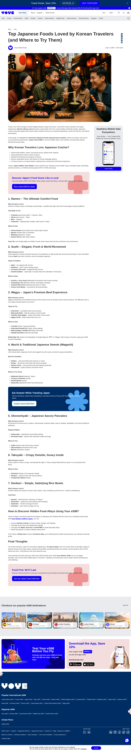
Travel (101, 18)
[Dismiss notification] (129, 8)
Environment (18, 18)
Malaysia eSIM (101, 699)
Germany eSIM (14, 703)
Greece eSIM (25, 703)
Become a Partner (7, 734)
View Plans (108, 168)
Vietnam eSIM (121, 699)
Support (39, 13)
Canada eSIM (80, 699)
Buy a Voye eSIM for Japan (24, 186)
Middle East (60, 18)
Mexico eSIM (55, 699)
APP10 (50, 8)
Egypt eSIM (66, 703)
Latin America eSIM (25, 713)
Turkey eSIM (45, 699)
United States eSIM (7, 699)
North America (71, 18)
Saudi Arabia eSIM (36, 703)
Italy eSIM (37, 699)
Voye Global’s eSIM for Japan (22, 519)
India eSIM (5, 703)
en (104, 13)
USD (111, 13)
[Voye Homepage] (8, 12)
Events (40, 18)
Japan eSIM (111, 699)
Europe (32, 18)
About (33, 13)
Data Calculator (32, 734)
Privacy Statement (59, 734)
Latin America (49, 18)
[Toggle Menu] (128, 12)
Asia (3, 18)
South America (84, 18)
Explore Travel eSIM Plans (24, 404)
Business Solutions (20, 734)
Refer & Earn (50, 13)
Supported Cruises (37, 731)
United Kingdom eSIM (67, 699)
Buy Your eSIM (89, 3)
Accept (96, 748)
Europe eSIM (14, 713)
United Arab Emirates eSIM (52, 703)
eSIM (26, 18)
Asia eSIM (5, 713)
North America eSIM (52, 713)
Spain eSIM (28, 699)
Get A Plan (22, 13)
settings (84, 749)
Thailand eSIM (91, 699)
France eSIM (19, 699)
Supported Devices (24, 731)
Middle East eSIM (38, 713)
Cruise (9, 18)
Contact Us (48, 731)
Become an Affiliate (64, 731)
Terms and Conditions (45, 734)
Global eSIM (5, 724)
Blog (9, 29)
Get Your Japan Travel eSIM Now (27, 578)
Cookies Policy (6, 738)
